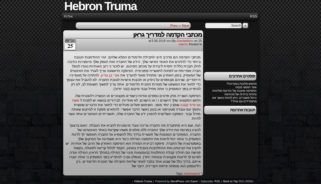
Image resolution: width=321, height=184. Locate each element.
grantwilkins (185, 41)
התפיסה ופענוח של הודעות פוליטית (234, 91)
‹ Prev (175, 26)
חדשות (183, 44)
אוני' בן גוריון (110, 75)
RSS (253, 16)
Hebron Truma (143, 181)
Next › (184, 26)
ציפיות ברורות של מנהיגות (240, 94)
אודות (68, 16)
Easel (194, 181)
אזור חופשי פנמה (246, 87)
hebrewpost (192, 173)
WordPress (177, 181)
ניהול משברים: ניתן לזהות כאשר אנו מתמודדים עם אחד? (234, 99)
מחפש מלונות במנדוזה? (241, 83)
